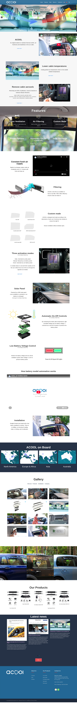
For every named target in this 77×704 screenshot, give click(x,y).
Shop (50, 2)
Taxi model (45, 681)
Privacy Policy (34, 700)
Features (46, 2)
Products (35, 483)
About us (54, 2)
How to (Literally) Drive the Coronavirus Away (16, 642)
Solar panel (45, 683)
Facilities (33, 679)
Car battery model (46, 679)
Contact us (60, 2)
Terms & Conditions (26, 700)
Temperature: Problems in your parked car (59, 631)
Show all (29, 483)
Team (32, 677)
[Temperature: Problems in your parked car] (60, 624)
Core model (45, 675)
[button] (2, 17)
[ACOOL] (11, 2)
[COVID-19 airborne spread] (38, 626)
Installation (41, 483)
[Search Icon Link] (69, 2)
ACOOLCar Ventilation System (29, 13)
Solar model (45, 677)
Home (41, 2)
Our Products (38, 587)
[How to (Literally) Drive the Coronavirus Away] (17, 629)
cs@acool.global (60, 682)
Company (47, 483)
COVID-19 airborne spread (34, 635)
